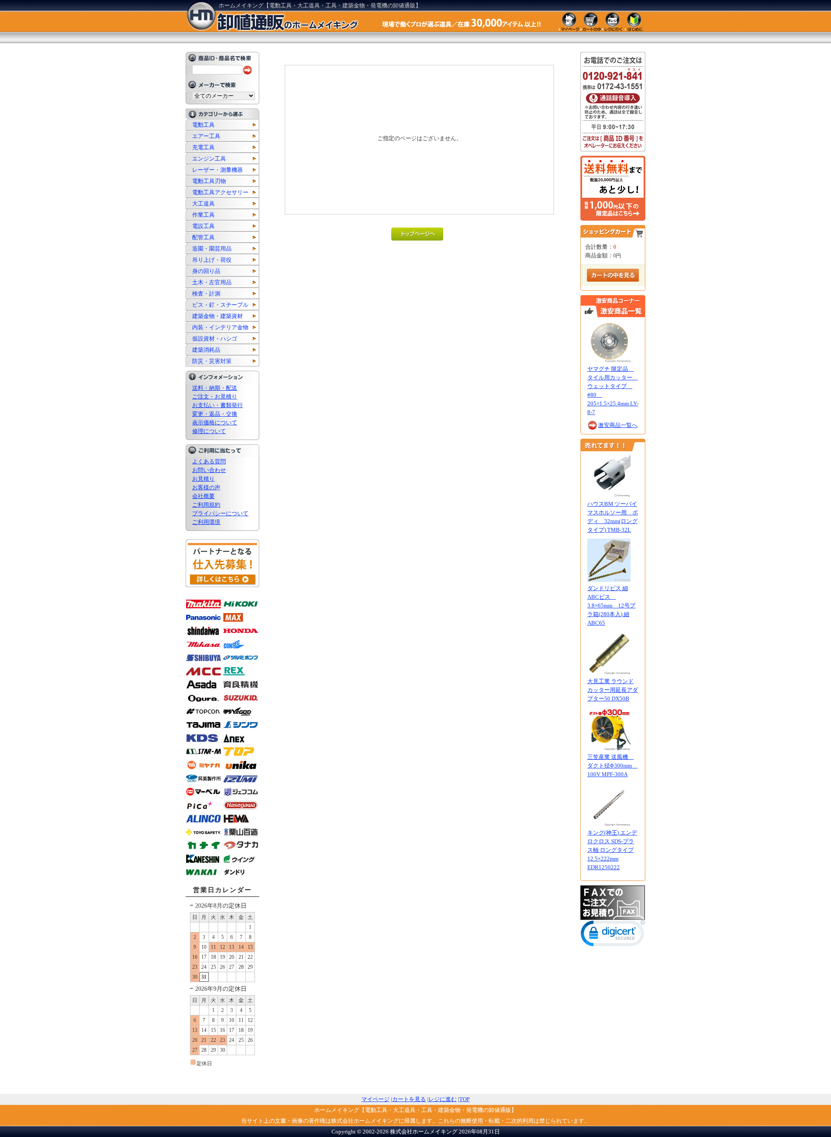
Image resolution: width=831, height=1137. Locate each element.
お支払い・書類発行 (217, 405)
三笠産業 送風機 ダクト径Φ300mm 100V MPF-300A (612, 765)
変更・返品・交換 (214, 414)
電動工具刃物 (209, 181)
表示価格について (214, 422)
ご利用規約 (206, 504)
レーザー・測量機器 (217, 170)
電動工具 (203, 125)
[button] (612, 935)
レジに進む (442, 1099)
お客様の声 (206, 487)
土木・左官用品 (212, 282)
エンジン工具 (209, 158)
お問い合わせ (209, 470)
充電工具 (203, 147)
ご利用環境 (206, 522)
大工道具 (203, 203)
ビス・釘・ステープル (220, 305)
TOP (464, 1099)
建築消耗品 (206, 350)
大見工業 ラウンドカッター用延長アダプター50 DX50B (612, 690)
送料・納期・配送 (214, 388)
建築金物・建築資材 (217, 316)
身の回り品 (206, 271)
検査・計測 (206, 293)
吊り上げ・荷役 (212, 260)
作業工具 (203, 215)
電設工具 (203, 226)
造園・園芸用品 (212, 248)
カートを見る (409, 1099)
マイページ (375, 1099)
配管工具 (203, 237)
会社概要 (203, 496)
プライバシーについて (220, 513)
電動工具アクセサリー (220, 192)
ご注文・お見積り (214, 396)
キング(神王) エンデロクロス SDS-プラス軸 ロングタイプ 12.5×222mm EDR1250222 (612, 849)
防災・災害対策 (212, 361)
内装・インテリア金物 (220, 327)
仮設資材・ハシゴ (214, 338)
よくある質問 (209, 461)
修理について (209, 431)
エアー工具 (206, 136)
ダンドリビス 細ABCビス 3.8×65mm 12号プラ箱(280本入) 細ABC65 (611, 605)
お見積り (203, 478)
